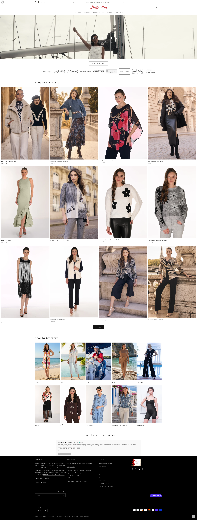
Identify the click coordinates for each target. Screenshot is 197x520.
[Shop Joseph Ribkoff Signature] (137, 71)
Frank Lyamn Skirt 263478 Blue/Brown (59, 161)
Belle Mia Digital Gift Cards (106, 486)
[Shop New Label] (124, 71)
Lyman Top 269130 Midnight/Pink (107, 160)
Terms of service (66, 516)
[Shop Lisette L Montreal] (98, 71)
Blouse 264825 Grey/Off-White (60, 240)
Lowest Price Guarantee (42, 478)
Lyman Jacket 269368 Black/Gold (155, 319)
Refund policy (51, 516)
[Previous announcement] (73, 2)
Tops (62, 382)
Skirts (37, 425)
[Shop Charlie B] (72, 71)
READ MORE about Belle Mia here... (53, 475)
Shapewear (140, 425)
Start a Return (102, 480)
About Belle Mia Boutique (105, 463)
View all (98, 327)
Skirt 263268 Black (155, 161)
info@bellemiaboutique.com (79, 481)
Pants (113, 382)
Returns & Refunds (104, 483)
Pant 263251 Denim (57, 319)
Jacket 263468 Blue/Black (108, 320)
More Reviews (102, 466)
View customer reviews (64, 453)
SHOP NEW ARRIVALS (98, 63)
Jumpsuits (140, 382)
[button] (37, 7)
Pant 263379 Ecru (8, 161)
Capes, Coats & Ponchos (119, 425)
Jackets (63, 425)
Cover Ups (89, 426)
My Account (102, 477)
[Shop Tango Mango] (85, 71)
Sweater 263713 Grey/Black (157, 240)
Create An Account (104, 474)
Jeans (87, 382)
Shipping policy (75, 516)
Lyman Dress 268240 (6, 240)
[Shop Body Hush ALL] (111, 71)
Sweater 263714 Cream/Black (109, 239)
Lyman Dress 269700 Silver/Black (9, 320)
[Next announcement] (123, 2)
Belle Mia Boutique (43, 516)
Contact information (84, 516)
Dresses (37, 382)
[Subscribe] (63, 495)
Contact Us (102, 469)
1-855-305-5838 (71, 467)
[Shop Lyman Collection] (150, 71)
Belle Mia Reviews (40, 482)
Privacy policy (59, 516)
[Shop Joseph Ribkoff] (59, 71)
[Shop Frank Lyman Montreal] (46, 71)
